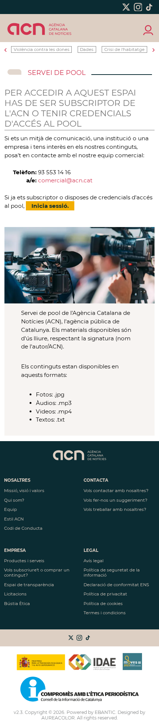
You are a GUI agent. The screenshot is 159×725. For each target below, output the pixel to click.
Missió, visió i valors (24, 490)
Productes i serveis (24, 560)
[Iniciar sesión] (147, 29)
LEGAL (91, 550)
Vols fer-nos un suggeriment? (115, 500)
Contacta (96, 480)
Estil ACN (14, 519)
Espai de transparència (29, 584)
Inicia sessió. (50, 205)
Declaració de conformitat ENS (116, 584)
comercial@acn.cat (65, 180)
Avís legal (94, 560)
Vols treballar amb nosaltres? (115, 509)
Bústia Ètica (17, 603)
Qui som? (14, 500)
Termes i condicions (105, 612)
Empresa (15, 550)
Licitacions (15, 594)
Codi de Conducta (23, 528)
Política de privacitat (105, 594)
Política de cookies (103, 603)
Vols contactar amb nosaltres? (116, 490)
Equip (10, 509)
